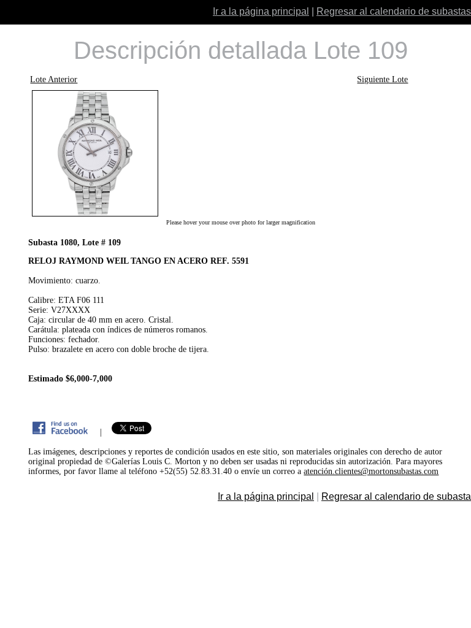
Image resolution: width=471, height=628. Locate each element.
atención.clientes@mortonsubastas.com (371, 471)
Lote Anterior (53, 79)
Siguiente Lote (382, 79)
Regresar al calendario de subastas (393, 11)
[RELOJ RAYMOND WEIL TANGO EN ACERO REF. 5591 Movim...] (240, 153)
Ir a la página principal (261, 11)
